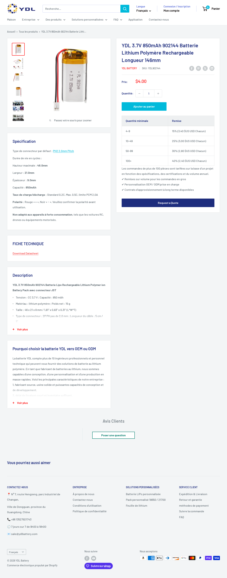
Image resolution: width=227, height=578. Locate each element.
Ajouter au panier (144, 106)
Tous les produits (28, 31)
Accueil (11, 31)
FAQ (116, 19)
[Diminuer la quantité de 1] (139, 93)
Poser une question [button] (113, 435)
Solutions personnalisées (87, 19)
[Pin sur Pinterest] (198, 68)
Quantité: (127, 93)
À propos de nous (83, 494)
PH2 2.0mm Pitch (63, 151)
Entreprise (28, 19)
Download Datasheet (25, 253)
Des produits (54, 19)
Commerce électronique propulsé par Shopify (32, 565)
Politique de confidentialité (90, 511)
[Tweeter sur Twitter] (205, 68)
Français (13, 552)
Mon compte (171, 10)
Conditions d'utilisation (87, 505)
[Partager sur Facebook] (191, 68)
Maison (11, 19)
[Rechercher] (124, 9)
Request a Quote (168, 202)
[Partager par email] (211, 68)
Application (135, 19)
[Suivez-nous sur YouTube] (93, 558)
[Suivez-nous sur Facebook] (86, 558)
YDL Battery (129, 68)
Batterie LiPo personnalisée (143, 494)
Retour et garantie (190, 499)
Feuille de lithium (136, 505)
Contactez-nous (159, 19)
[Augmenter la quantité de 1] (158, 93)
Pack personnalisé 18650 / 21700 (146, 499)
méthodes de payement (194, 505)
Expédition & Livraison (193, 494)
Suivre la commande (191, 511)
